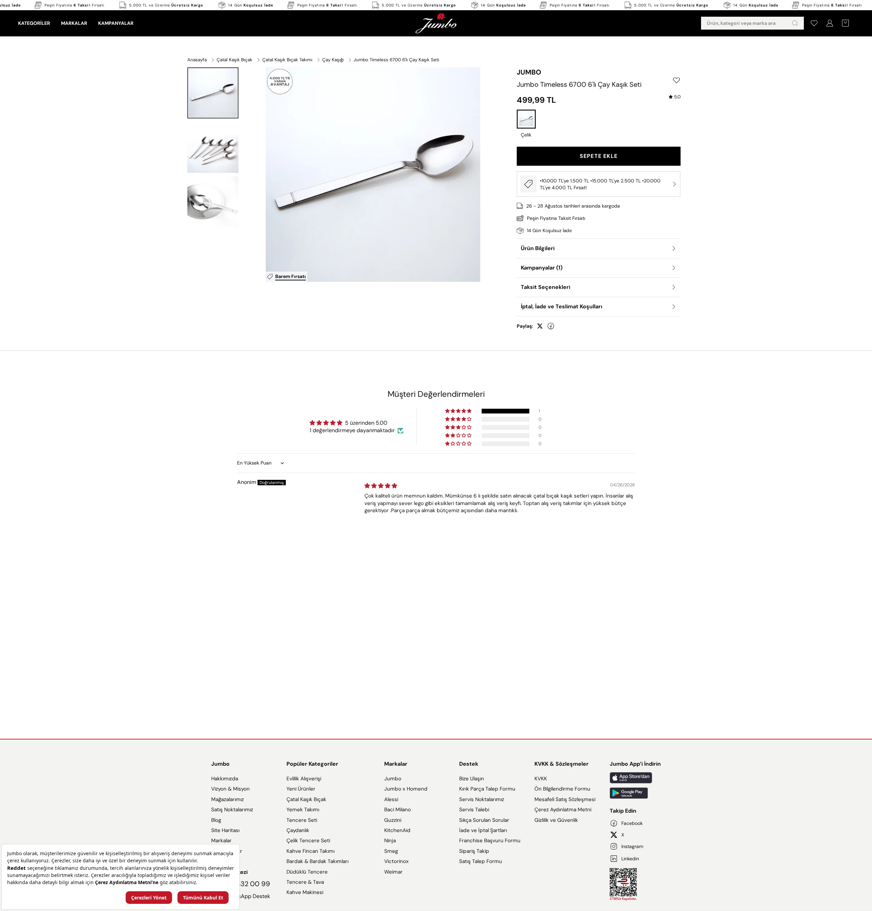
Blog (216, 820)
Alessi (391, 799)
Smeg (391, 851)
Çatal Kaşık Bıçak (234, 60)
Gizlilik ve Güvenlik (556, 820)
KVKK (540, 778)
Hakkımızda (224, 778)
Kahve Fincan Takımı (310, 851)
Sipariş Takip (474, 851)
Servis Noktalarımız (481, 799)
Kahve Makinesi (304, 892)
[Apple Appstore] (635, 777)
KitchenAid (397, 830)
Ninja (390, 840)
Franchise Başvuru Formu (489, 840)
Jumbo (220, 763)
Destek (468, 763)
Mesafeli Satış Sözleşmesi (564, 799)
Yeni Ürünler (300, 788)
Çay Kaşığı (333, 60)
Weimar (393, 871)
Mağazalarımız (227, 799)
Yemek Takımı (302, 809)
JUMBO (529, 72)
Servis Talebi (474, 809)
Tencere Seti (301, 820)
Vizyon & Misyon (230, 788)
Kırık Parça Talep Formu (487, 788)
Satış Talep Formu (480, 861)
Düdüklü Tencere (307, 871)
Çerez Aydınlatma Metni (562, 809)
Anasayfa (197, 60)
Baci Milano (397, 809)
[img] (675, 96)
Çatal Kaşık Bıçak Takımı (287, 60)
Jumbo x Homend (405, 788)
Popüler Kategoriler (312, 763)
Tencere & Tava (305, 882)
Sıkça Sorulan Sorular (484, 820)
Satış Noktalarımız (232, 809)
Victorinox (396, 861)
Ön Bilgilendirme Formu (562, 788)
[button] (212, 92)
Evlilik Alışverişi (303, 778)
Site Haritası (225, 830)
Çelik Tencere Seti (308, 840)
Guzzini (392, 820)
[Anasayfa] (436, 23)
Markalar (221, 840)
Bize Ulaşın (471, 778)
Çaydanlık (297, 830)
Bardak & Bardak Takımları (317, 861)
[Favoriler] (814, 23)
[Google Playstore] (635, 793)
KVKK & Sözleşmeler (561, 763)
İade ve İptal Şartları (483, 830)
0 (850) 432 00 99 (240, 883)
